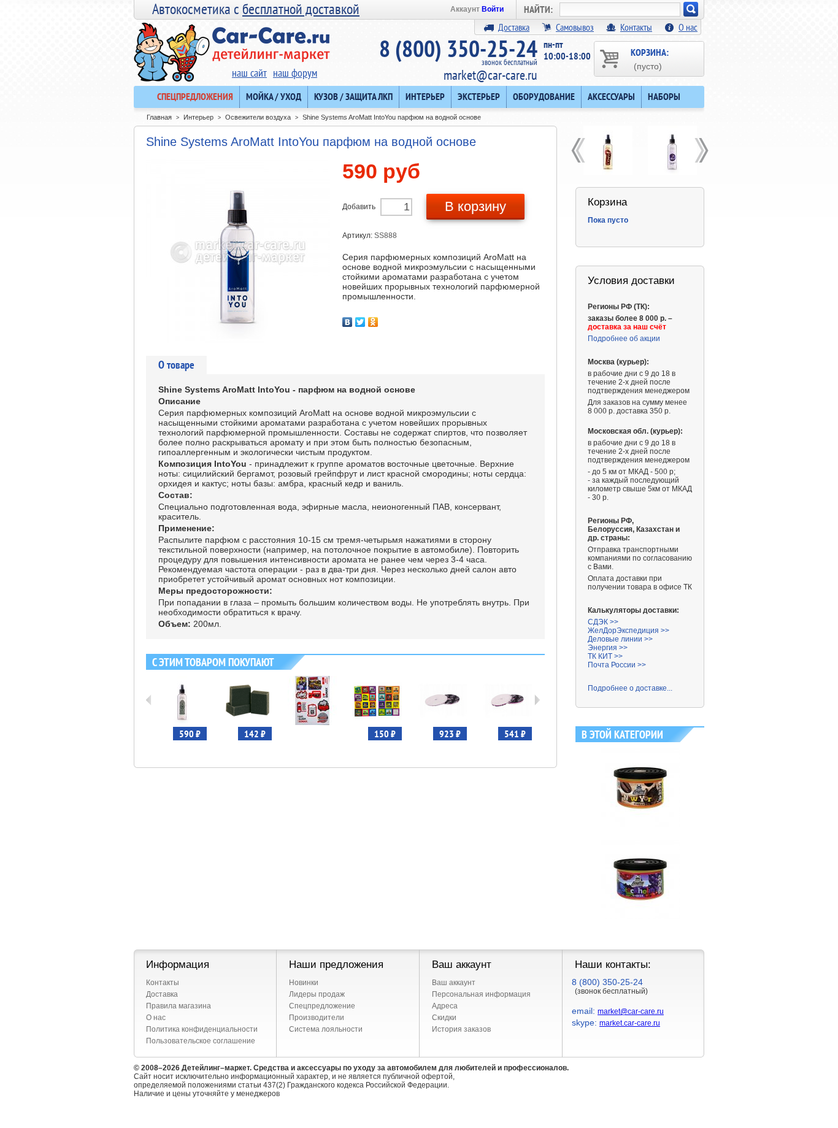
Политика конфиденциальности (202, 1029)
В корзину (475, 206)
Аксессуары (611, 96)
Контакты (636, 27)
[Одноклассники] (373, 322)
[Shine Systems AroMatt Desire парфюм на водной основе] (607, 150)
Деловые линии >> (620, 639)
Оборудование (544, 96)
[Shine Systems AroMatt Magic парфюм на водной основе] (672, 150)
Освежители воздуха (258, 117)
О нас (688, 27)
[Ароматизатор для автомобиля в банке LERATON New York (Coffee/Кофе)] (640, 752)
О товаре (176, 365)
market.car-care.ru (629, 1023)
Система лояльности (326, 1029)
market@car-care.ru (490, 74)
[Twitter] (360, 322)
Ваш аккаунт (453, 982)
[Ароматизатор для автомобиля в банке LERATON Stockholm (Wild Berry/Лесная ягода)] (640, 844)
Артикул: (358, 235)
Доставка (513, 27)
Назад (149, 699)
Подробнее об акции (624, 338)
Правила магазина (178, 1006)
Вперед (537, 699)
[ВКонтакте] (347, 322)
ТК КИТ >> (605, 656)
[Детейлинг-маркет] (232, 43)
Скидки (444, 1017)
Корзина (607, 202)
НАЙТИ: (538, 9)
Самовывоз (575, 27)
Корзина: (650, 58)
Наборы (664, 96)
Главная (159, 117)
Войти (493, 9)
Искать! (690, 9)
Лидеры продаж (317, 994)
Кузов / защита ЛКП (353, 96)
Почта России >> (617, 665)
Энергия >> (608, 647)
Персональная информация (481, 994)
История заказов (461, 1029)
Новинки (303, 982)
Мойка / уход (273, 96)
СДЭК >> (603, 622)
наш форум (295, 73)
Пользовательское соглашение (200, 1041)
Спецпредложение (322, 1006)
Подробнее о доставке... (630, 688)
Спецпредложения (195, 96)
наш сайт (249, 73)
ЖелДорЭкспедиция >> (628, 630)
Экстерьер (479, 96)
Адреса (445, 1006)
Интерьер (425, 96)
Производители (316, 1017)
